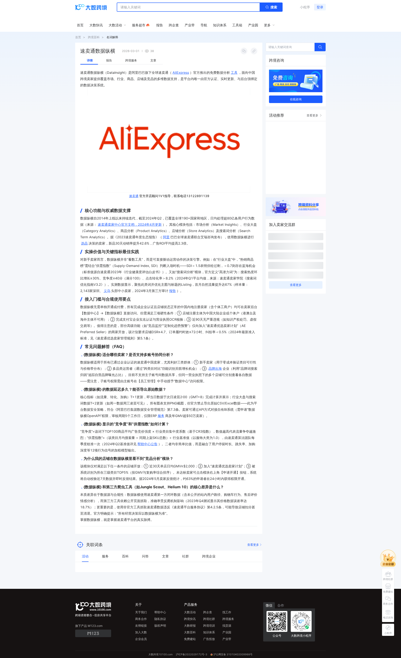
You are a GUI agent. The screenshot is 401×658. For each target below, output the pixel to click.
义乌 (107, 291)
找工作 (226, 612)
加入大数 (141, 632)
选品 (84, 243)
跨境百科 (94, 37)
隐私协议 (160, 619)
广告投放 (209, 639)
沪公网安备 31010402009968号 (233, 654)
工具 (234, 72)
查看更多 (253, 544)
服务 (161, 416)
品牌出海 (215, 368)
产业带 (226, 639)
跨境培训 (209, 625)
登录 (320, 7)
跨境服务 (228, 619)
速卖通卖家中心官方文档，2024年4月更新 (130, 224)
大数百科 (190, 632)
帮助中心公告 (147, 444)
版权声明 (160, 625)
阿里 (166, 237)
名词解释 (112, 37)
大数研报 (190, 625)
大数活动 (190, 612)
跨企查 (207, 612)
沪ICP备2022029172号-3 (191, 654)
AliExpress (181, 72)
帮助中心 (160, 612)
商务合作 (141, 619)
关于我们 (141, 612)
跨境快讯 (190, 619)
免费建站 (190, 639)
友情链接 (141, 625)
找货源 (226, 625)
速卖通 (133, 196)
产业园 (226, 632)
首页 (78, 37)
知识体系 (209, 632)
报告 (172, 291)
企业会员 (141, 639)
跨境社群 (209, 619)
